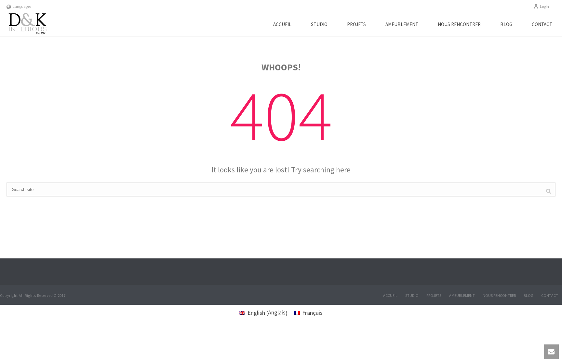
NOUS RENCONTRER (459, 24)
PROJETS (356, 24)
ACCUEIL (282, 24)
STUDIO (319, 24)
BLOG (506, 24)
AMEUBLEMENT (401, 24)
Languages (22, 6)
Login (544, 6)
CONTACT (542, 24)
